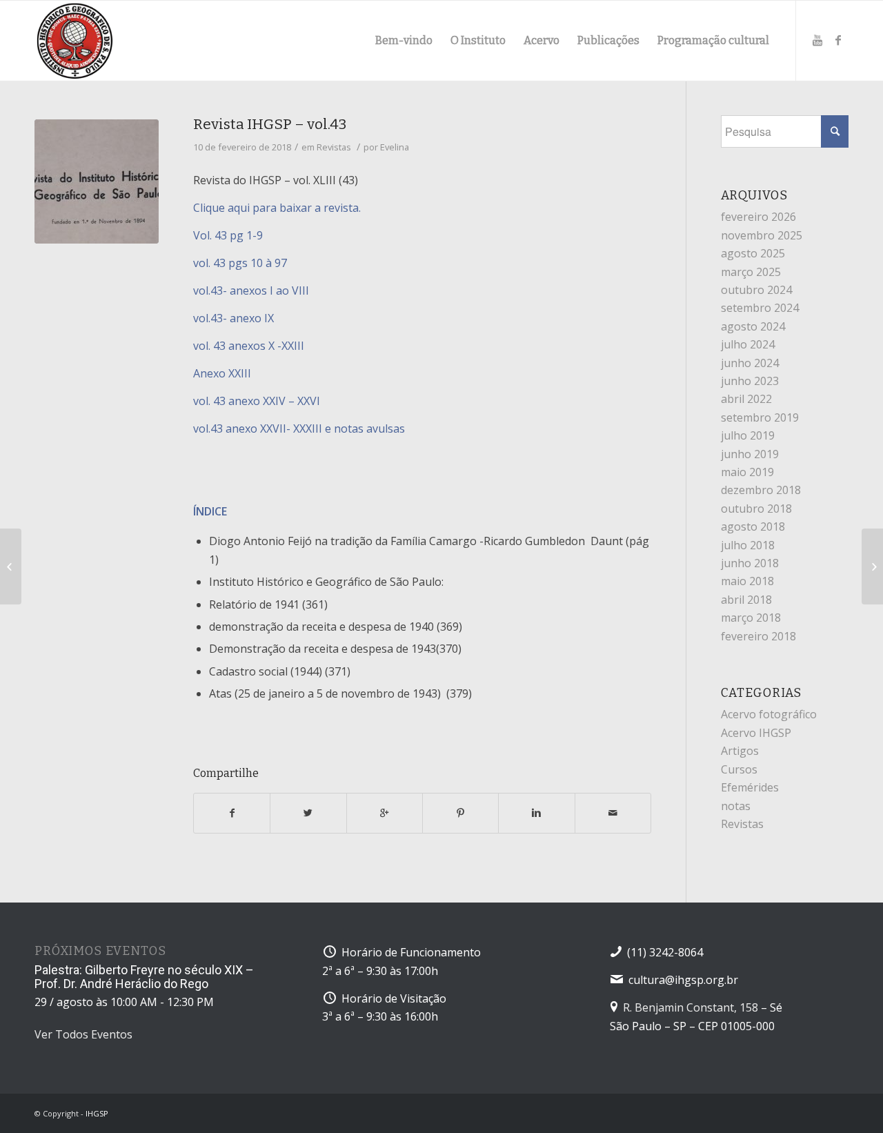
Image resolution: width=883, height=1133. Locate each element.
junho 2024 (750, 363)
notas (736, 806)
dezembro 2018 (761, 489)
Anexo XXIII (222, 373)
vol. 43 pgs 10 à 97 (240, 262)
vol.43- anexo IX (233, 318)
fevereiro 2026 (758, 216)
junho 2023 (750, 380)
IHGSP (97, 1113)
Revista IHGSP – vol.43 (269, 124)
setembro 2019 (760, 417)
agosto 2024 (753, 326)
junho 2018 (750, 563)
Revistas (334, 147)
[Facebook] (838, 40)
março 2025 (751, 271)
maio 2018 (747, 581)
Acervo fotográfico (769, 714)
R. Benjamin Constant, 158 (690, 1007)
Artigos (740, 750)
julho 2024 (748, 344)
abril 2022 (746, 398)
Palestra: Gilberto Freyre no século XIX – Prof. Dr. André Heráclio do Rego (144, 977)
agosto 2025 (753, 253)
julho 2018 (748, 545)
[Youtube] (817, 40)
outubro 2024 (756, 289)
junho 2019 (750, 454)
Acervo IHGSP (756, 732)
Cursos (739, 769)
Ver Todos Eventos (83, 1034)
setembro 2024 (760, 307)
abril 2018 (746, 599)
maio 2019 (747, 472)
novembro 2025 (761, 235)
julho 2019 (748, 435)
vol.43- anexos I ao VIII (252, 290)
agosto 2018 (753, 526)
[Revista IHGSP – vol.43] (96, 181)
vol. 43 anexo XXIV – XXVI (256, 400)
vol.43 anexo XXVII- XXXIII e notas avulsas (299, 428)
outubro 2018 (756, 508)
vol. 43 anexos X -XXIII (248, 345)
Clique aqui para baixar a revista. (277, 207)
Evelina (394, 147)
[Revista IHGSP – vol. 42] (10, 566)
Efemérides (750, 787)
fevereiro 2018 (758, 636)
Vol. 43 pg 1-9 (228, 235)
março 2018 (751, 617)
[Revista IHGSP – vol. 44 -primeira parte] (872, 566)
